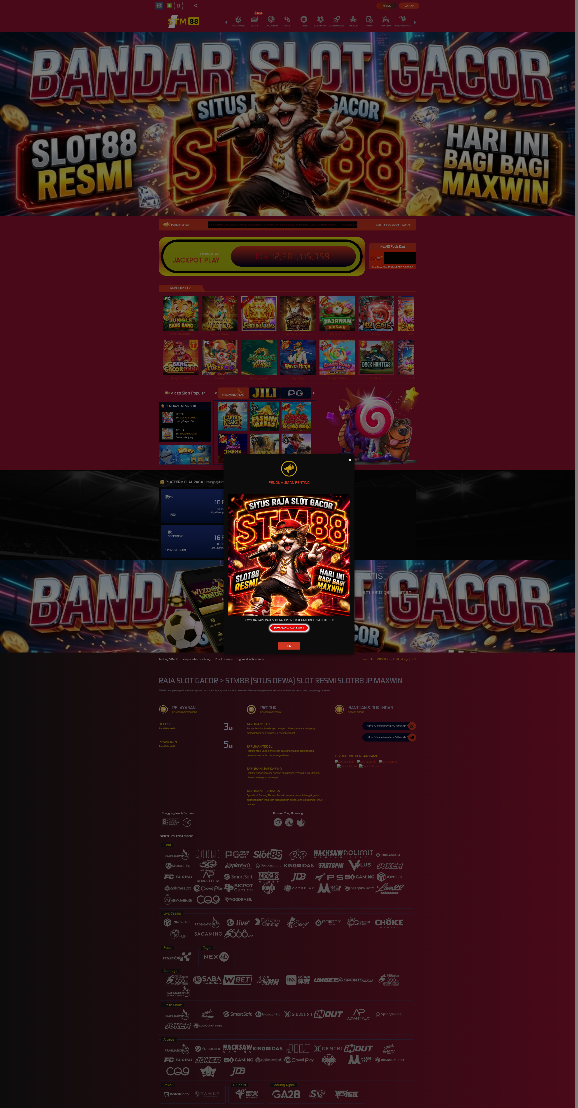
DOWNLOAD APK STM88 (289, 627)
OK (289, 646)
